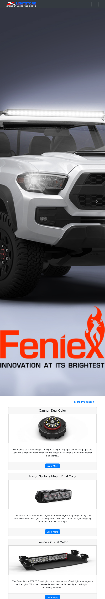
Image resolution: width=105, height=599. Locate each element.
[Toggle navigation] (95, 4)
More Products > (84, 401)
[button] (8, 201)
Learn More (52, 466)
